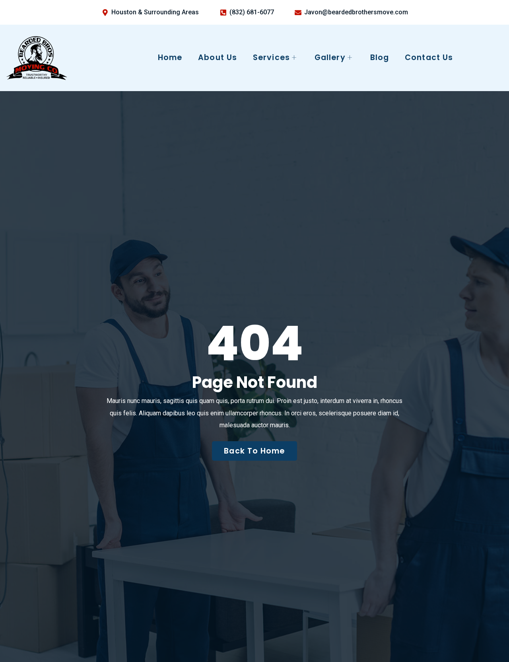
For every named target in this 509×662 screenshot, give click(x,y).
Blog (379, 57)
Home (170, 57)
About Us (217, 57)
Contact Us (429, 57)
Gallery (330, 57)
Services (271, 57)
